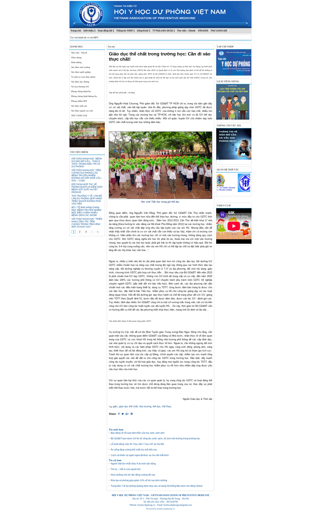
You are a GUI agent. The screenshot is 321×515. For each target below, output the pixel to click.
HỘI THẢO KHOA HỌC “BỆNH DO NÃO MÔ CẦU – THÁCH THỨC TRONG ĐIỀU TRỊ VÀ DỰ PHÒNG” (87, 162)
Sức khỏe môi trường (80, 67)
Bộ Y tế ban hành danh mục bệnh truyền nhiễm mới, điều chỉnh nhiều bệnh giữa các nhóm (86, 211)
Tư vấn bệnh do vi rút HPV (84, 37)
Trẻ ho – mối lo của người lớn (126, 469)
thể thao (166, 406)
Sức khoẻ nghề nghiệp (81, 72)
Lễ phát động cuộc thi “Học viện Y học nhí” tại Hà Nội (137, 444)
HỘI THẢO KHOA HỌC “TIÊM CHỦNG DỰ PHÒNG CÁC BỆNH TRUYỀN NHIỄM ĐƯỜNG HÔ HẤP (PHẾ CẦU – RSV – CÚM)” (87, 175)
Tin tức (111, 46)
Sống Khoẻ (142, 30)
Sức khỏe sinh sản (79, 106)
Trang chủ (76, 30)
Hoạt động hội (105, 30)
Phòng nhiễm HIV (79, 101)
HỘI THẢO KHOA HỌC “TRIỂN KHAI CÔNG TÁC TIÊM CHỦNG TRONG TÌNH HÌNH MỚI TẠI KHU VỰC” (87, 223)
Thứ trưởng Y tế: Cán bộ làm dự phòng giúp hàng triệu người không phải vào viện (87, 200)
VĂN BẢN (203, 30)
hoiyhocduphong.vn (166, 509)
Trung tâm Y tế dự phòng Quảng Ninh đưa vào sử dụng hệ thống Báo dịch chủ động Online (157, 486)
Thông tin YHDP (124, 30)
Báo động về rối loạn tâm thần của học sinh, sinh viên (138, 433)
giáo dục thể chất (128, 406)
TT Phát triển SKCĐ (163, 30)
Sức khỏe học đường (80, 82)
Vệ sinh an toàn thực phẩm (83, 77)
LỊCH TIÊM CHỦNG (228, 81)
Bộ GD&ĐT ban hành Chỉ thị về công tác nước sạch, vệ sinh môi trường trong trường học (155, 438)
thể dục (157, 406)
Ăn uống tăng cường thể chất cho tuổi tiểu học (134, 449)
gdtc (115, 406)
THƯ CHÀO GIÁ (219, 30)
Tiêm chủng (76, 57)
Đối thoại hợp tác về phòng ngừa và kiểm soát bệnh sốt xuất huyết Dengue (87, 188)
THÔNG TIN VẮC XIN (229, 125)
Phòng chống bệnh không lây (84, 96)
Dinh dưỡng (76, 62)
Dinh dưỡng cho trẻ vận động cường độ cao (133, 475)
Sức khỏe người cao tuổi (82, 111)
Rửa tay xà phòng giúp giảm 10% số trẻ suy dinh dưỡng (139, 480)
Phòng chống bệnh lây (81, 91)
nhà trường (145, 406)
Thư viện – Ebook (186, 30)
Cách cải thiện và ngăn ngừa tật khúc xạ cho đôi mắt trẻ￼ (140, 455)
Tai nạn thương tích (80, 86)
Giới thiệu (88, 30)
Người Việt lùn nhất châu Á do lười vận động (133, 463)
